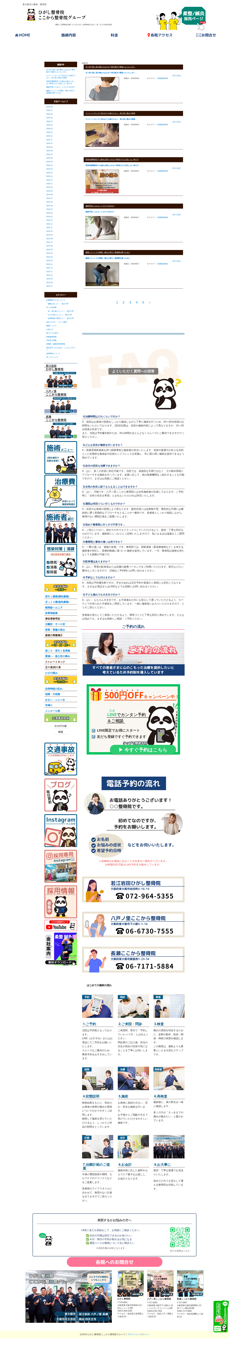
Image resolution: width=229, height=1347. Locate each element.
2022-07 (49, 286)
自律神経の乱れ (54, 688)
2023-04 (49, 253)
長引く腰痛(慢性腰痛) (57, 596)
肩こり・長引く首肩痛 (57, 650)
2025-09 (49, 147)
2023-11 (49, 227)
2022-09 (49, 279)
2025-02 (49, 173)
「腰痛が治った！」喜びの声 (57, 304)
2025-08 (49, 151)
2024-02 (49, 216)
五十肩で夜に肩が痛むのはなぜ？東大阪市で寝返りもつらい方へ (60, 71)
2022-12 (49, 268)
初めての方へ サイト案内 (56, 322)
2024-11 (49, 184)
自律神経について (53, 353)
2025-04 (49, 165)
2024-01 (49, 220)
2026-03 (49, 125)
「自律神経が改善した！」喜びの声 (60, 318)
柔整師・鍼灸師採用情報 (55, 344)
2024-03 (49, 213)
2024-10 (49, 187)
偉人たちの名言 (52, 333)
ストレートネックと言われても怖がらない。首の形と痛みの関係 (60, 76)
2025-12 (49, 136)
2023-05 (49, 249)
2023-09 (49, 235)
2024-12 (49, 180)
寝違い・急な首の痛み (57, 656)
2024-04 (49, 209)
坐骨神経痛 (51, 613)
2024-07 (49, 198)
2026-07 (49, 110)
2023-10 (49, 231)
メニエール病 (52, 710)
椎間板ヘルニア (54, 607)
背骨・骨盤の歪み (55, 629)
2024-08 (49, 194)
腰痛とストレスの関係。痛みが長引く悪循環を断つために (60, 92)
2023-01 (49, 264)
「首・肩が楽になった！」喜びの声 (60, 311)
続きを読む (177, 75)
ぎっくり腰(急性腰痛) (57, 602)
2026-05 (49, 118)
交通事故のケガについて (55, 300)
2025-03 (49, 169)
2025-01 (49, 176)
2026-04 (49, 121)
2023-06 (49, 246)
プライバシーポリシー (138, 1334)
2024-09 (49, 191)
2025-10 (49, 143)
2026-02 (49, 129)
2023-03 (49, 257)
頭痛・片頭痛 (52, 694)
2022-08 (49, 282)
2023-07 (49, 242)
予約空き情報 (51, 340)
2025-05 (49, 161)
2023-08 (49, 239)
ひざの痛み (51, 673)
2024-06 (49, 202)
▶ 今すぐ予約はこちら (143, 749)
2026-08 (49, 107)
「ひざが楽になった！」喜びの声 (59, 315)
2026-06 (49, 114)
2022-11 (49, 271)
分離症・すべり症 (55, 624)
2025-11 (49, 140)
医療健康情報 (51, 337)
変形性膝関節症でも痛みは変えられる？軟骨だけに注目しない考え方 (60, 82)
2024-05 (49, 206)
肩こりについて (52, 357)
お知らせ (49, 329)
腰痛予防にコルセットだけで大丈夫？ (60, 87)
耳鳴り (49, 705)
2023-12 (49, 224)
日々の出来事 (51, 307)
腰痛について (51, 326)
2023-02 (49, 260)
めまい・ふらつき (55, 699)
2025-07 (49, 154)
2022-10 (49, 275)
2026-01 (49, 132)
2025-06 (49, 158)
